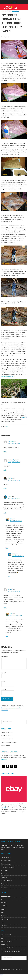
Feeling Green (4, 887)
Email (3, 681)
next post (24, 417)
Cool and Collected (14, 7)
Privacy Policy (4, 944)
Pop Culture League (5, 916)
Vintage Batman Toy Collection (9, 742)
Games (2, 909)
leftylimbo (10, 589)
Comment (4, 656)
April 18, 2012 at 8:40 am (14, 591)
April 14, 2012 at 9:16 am (14, 480)
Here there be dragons (7, 739)
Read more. (4, 759)
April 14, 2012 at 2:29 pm (14, 498)
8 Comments (15, 11)
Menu (15, 2)
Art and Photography (5, 896)
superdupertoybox (12, 460)
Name (3, 673)
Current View (4, 877)
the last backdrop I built (8, 376)
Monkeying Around (5, 873)
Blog (2, 938)
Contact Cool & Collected (6, 941)
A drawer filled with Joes (6, 880)
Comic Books (4, 906)
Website (3, 689)
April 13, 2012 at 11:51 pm (14, 462)
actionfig (10, 478)
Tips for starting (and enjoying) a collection (10, 951)
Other (7, 426)
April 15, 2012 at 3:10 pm (18, 556)
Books (2, 899)
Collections (3, 902)
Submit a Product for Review (7, 948)
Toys (2, 922)
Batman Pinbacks (5, 745)
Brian (11, 519)
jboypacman (11, 441)
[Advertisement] (11, 827)
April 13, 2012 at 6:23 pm (14, 443)
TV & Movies (4, 925)
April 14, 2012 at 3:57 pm (16, 521)
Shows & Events (4, 919)
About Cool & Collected (6, 934)
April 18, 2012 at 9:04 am (16, 615)
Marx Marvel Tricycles (6, 736)
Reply (5, 451)
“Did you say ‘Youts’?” (6, 732)
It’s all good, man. (5, 883)
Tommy (9, 496)
